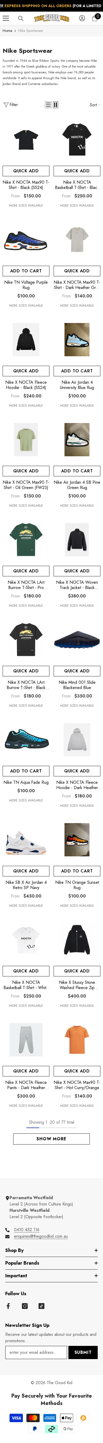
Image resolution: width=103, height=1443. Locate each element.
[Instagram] (24, 1306)
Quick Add (26, 171)
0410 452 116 (26, 1230)
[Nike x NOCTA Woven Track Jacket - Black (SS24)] (77, 539)
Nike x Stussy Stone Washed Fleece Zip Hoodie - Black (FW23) (77, 985)
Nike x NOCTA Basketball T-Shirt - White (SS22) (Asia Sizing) (26, 985)
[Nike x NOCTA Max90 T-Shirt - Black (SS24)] (26, 139)
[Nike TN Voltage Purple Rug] (26, 239)
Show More (51, 1139)
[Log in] (82, 18)
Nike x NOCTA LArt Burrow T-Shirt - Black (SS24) (26, 685)
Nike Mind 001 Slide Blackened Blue (77, 685)
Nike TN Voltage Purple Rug (26, 285)
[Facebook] (8, 1306)
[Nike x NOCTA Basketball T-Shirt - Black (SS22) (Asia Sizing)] (77, 139)
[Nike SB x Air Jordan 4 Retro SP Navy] (26, 840)
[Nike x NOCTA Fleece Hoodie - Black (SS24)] (26, 339)
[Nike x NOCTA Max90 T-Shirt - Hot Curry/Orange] (77, 1040)
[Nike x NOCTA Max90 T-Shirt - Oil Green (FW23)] (26, 439)
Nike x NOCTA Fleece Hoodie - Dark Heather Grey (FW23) (77, 785)
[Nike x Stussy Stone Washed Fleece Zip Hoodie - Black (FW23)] (77, 940)
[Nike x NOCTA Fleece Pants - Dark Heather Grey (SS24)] (26, 1040)
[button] (48, 104)
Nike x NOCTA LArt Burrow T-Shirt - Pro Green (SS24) (26, 585)
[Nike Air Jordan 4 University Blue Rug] (77, 339)
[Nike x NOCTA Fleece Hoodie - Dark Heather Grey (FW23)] (77, 739)
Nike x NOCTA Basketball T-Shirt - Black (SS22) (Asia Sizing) (77, 185)
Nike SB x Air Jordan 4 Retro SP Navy (26, 885)
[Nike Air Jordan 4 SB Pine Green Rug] (77, 439)
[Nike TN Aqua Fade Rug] (26, 739)
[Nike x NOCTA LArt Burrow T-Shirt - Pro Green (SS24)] (26, 539)
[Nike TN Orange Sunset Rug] (77, 840)
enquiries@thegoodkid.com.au (41, 1236)
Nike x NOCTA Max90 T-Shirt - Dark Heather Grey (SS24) (77, 285)
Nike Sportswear (30, 30)
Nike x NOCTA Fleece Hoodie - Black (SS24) (26, 385)
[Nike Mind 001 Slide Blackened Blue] (77, 639)
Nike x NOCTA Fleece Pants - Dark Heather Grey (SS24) (26, 1085)
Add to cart (26, 271)
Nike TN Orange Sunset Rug (77, 885)
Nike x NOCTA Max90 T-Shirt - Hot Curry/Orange (77, 1085)
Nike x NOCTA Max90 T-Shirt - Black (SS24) (26, 185)
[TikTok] (41, 1306)
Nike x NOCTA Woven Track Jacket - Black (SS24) (77, 585)
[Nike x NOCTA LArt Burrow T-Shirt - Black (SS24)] (26, 639)
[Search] (21, 18)
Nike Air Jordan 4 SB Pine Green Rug (77, 485)
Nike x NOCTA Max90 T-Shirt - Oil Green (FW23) (26, 485)
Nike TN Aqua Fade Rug (26, 782)
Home (7, 30)
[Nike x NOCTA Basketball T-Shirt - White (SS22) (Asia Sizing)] (26, 940)
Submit (83, 1352)
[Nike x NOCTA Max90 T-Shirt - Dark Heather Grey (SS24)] (77, 239)
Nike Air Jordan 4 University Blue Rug (77, 385)
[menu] (6, 18)
